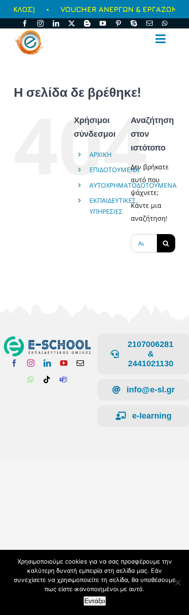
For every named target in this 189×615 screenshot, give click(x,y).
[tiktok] (46, 379)
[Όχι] (177, 582)
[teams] (63, 379)
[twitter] (71, 23)
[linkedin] (56, 23)
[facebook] (25, 23)
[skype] (134, 23)
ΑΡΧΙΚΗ (100, 154)
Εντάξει (94, 600)
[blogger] (87, 23)
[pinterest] (118, 23)
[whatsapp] (164, 23)
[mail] (149, 23)
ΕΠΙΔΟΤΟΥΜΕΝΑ (114, 169)
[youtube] (103, 23)
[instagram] (40, 23)
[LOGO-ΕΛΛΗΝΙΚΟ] (47, 339)
